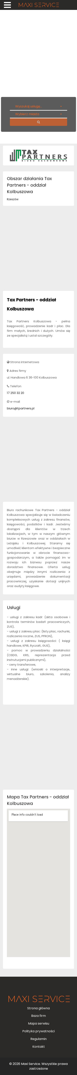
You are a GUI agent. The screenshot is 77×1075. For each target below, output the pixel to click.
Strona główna (38, 1008)
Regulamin (38, 1039)
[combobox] (38, 106)
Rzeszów (12, 199)
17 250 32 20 (15, 393)
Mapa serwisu (38, 1023)
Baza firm (38, 1015)
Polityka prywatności (38, 1031)
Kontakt (38, 1046)
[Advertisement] (38, 52)
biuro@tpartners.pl (20, 408)
